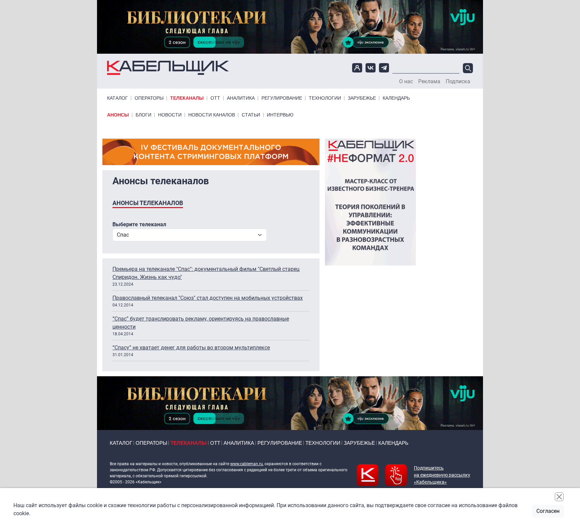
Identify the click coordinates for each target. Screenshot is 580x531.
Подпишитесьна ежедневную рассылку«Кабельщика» (442, 475)
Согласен (548, 511)
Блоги (143, 115)
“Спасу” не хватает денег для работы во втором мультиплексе (191, 347)
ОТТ (215, 98)
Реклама (429, 82)
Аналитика (241, 98)
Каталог (117, 98)
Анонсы (118, 115)
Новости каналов (211, 115)
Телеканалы (187, 98)
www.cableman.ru (246, 464)
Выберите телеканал (139, 224)
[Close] (559, 496)
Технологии (325, 98)
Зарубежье (362, 98)
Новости (170, 115)
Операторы (149, 98)
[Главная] (168, 68)
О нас (406, 82)
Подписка (458, 82)
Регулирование (281, 98)
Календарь (396, 98)
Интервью (280, 115)
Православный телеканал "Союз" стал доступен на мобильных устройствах (207, 298)
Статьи (251, 115)
